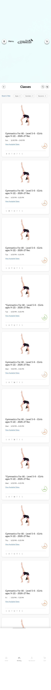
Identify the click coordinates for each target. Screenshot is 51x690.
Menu (11, 41)
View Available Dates (12, 144)
